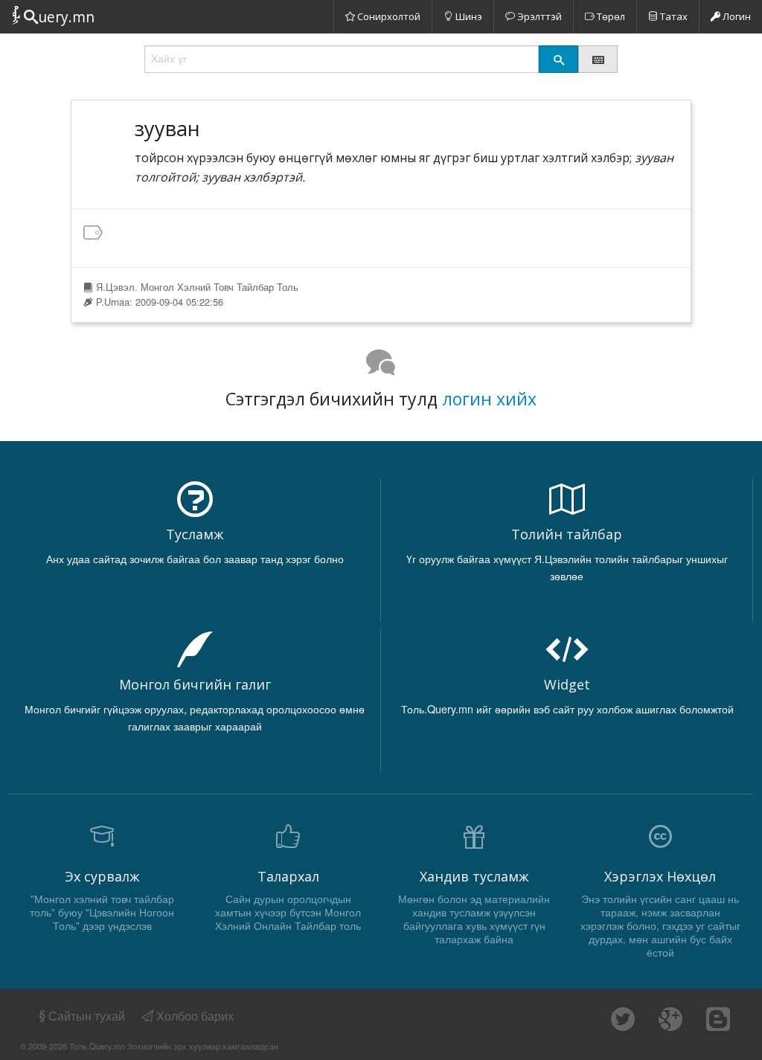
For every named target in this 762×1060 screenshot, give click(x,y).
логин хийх (489, 399)
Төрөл (610, 16)
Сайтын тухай (86, 1015)
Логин (735, 16)
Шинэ (467, 16)
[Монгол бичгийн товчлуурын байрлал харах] (598, 59)
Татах (673, 16)
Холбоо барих (193, 1015)
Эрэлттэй (538, 16)
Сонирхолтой (387, 16)
